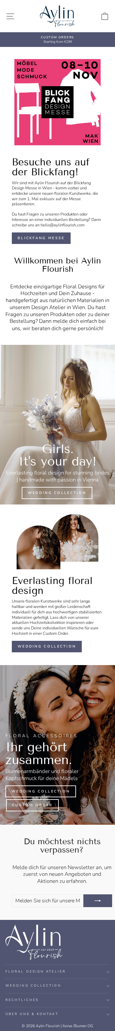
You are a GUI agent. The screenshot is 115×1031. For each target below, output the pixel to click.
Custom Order (32, 805)
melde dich (66, 321)
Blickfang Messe (41, 238)
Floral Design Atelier (35, 971)
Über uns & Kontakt (31, 1014)
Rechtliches (22, 1000)
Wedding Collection (57, 492)
